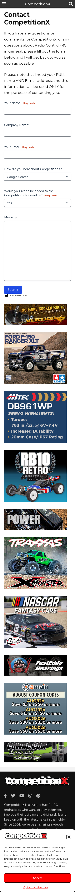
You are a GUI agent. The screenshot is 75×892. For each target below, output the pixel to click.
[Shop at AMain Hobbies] (35, 733)
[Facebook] (5, 795)
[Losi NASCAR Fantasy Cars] (35, 646)
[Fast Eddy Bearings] (35, 674)
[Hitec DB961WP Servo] (35, 442)
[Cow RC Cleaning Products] (35, 761)
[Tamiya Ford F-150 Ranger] (35, 383)
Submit (13, 290)
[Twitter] (13, 795)
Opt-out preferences (35, 887)
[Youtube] (21, 795)
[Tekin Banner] (35, 528)
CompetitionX (37, 4)
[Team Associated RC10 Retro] (35, 501)
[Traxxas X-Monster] (35, 587)
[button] (69, 837)
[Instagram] (30, 795)
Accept (37, 878)
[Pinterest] (38, 795)
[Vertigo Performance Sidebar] (35, 324)
